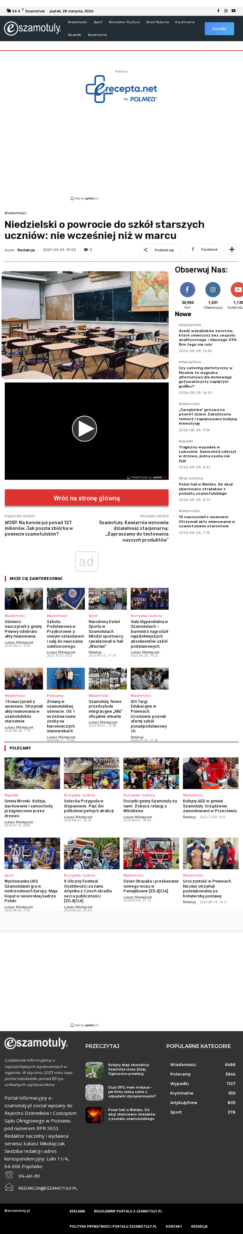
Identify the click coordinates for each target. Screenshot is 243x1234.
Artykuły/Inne (190, 325)
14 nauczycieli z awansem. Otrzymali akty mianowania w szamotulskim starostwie (24, 711)
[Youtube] (233, 11)
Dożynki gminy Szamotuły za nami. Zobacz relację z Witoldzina (150, 806)
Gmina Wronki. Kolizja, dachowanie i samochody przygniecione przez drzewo (28, 808)
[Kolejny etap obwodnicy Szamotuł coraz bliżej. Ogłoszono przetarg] (94, 1070)
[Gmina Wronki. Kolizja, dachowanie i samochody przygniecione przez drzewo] (32, 773)
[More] (232, 249)
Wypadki (186, 441)
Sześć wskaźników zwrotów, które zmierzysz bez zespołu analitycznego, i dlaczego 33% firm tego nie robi (208, 338)
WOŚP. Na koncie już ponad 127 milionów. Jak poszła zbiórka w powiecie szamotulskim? (39, 528)
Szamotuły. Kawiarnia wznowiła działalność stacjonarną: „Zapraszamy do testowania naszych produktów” (134, 531)
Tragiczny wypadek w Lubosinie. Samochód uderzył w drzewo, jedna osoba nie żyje (207, 454)
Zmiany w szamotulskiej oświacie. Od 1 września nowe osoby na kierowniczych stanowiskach (61, 716)
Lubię (188, 283)
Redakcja (26, 250)
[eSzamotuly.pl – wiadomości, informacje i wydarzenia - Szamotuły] (32, 28)
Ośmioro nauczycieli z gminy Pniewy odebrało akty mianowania (23, 629)
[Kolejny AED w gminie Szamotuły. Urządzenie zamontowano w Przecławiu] (211, 773)
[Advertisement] (121, 151)
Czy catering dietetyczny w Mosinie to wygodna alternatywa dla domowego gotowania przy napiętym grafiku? (206, 377)
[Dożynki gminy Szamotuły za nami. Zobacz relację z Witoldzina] (151, 773)
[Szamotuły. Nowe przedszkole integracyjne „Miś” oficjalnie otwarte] (108, 679)
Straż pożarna (191, 478)
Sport (93, 615)
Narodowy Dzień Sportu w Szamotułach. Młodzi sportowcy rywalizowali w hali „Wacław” (106, 634)
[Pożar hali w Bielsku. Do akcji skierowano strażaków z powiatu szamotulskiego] (94, 1115)
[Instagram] (226, 11)
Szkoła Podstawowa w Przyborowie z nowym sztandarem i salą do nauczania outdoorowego (65, 634)
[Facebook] (218, 11)
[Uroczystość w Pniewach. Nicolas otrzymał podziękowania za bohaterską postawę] (211, 853)
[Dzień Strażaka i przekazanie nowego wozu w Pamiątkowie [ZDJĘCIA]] (151, 853)
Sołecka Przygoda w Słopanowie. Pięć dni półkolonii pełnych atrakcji (89, 806)
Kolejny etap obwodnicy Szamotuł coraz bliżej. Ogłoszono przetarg (128, 1069)
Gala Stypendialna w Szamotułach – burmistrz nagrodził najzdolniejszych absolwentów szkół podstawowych (149, 634)
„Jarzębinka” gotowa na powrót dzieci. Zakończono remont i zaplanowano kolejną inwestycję (208, 417)
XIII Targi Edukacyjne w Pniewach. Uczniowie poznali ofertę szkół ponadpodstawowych (149, 716)
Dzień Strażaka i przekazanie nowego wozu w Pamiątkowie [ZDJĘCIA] (151, 886)
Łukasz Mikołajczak (19, 642)
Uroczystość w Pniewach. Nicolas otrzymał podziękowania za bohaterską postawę (207, 888)
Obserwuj (213, 283)
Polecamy (55, 695)
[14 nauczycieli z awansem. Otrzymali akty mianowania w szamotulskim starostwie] (24, 679)
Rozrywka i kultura (146, 615)
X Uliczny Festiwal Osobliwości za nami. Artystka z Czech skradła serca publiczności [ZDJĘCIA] (88, 891)
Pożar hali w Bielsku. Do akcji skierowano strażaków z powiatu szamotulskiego (206, 489)
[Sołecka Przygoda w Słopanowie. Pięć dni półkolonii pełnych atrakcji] (92, 773)
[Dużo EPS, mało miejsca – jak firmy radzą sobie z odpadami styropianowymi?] (94, 1092)
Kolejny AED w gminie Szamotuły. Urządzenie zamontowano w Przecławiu (210, 806)
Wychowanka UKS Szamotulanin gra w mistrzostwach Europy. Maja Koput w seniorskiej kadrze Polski (30, 891)
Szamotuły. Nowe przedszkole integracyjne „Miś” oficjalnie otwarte (106, 709)
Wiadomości (15, 213)
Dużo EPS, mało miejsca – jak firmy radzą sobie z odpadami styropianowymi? (132, 1091)
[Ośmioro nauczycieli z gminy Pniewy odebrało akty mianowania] (24, 599)
